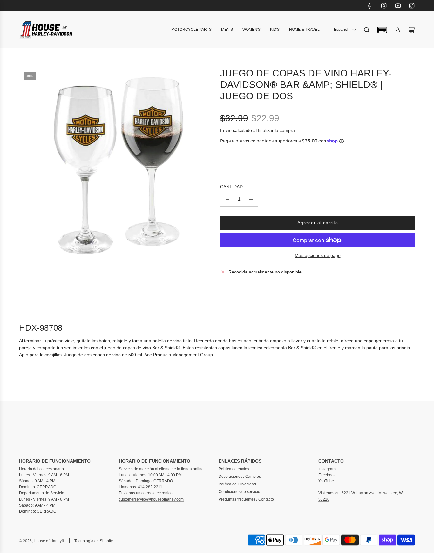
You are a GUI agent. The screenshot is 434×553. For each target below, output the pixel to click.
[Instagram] (384, 6)
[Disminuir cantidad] (227, 199)
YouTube (326, 481)
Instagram (327, 469)
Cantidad (231, 186)
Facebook (327, 475)
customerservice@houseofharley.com (151, 499)
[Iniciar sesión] (398, 30)
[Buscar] (367, 30)
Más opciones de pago (318, 255)
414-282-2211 (150, 487)
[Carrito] (412, 30)
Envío (226, 130)
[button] (382, 30)
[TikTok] (412, 6)
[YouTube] (398, 6)
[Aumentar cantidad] (251, 199)
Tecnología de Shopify (93, 541)
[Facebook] (370, 6)
